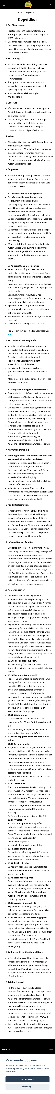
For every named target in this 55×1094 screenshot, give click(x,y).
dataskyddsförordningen (33, 653)
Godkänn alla (27, 1079)
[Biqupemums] (28, 4)
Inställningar (27, 1087)
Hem (20, 12)
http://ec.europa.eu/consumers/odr (35, 1013)
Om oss (6, 1049)
